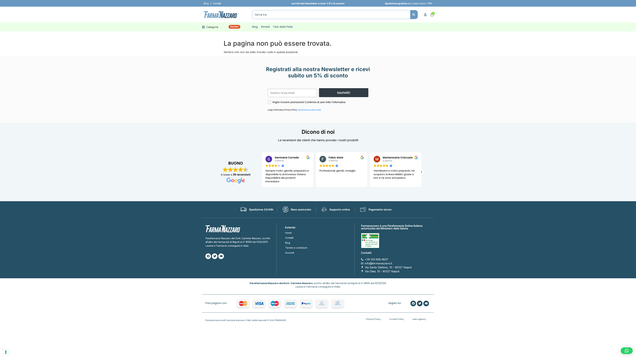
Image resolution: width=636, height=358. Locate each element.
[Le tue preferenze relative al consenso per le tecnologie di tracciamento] (6, 352)
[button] (210, 27)
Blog (206, 3)
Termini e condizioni (296, 247)
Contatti (217, 3)
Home (288, 232)
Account (289, 252)
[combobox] (331, 14)
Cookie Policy (396, 319)
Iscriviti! (343, 92)
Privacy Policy (373, 319)
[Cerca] (414, 14)
